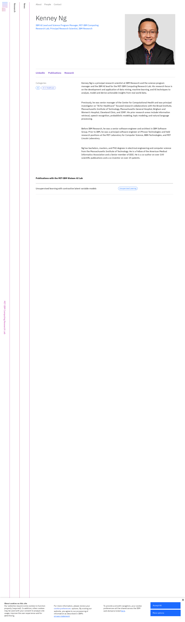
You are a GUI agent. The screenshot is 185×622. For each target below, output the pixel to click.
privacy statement (62, 616)
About (39, 4)
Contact (57, 4)
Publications (54, 73)
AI (38, 88)
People (47, 4)
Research (69, 73)
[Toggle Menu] (5, 7)
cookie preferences (62, 608)
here (123, 611)
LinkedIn (40, 73)
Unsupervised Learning (127, 188)
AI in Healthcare (48, 88)
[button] (183, 600)
